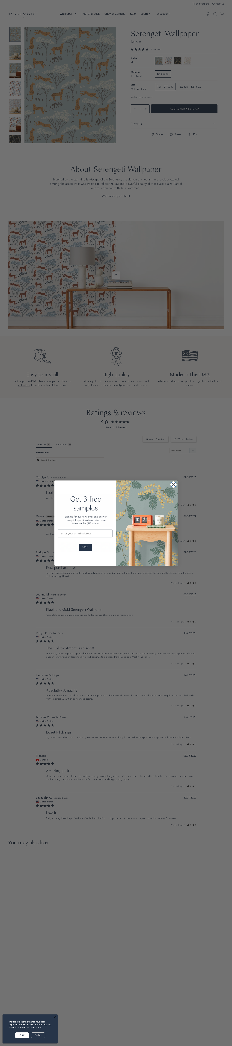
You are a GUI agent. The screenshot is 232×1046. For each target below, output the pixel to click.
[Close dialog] (173, 484)
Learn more (35, 1027)
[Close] (55, 1016)
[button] (85, 547)
